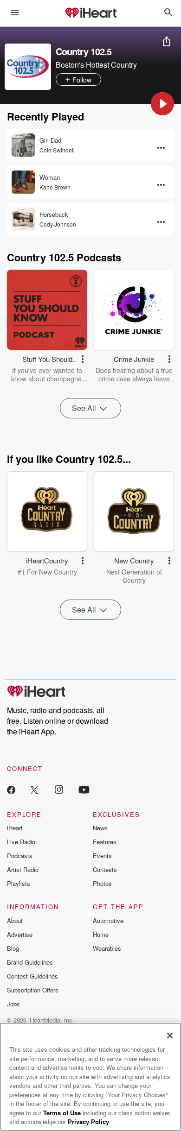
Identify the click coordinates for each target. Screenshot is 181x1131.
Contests (105, 869)
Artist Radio (23, 869)
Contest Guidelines (32, 976)
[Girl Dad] (23, 145)
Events (102, 855)
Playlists (18, 883)
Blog (13, 948)
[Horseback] (23, 219)
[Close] (170, 1035)
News (100, 827)
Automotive (108, 920)
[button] (162, 103)
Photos (102, 883)
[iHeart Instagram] (59, 789)
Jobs (13, 1003)
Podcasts (19, 855)
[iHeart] (90, 13)
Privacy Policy (88, 1121)
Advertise (19, 934)
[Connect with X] (34, 789)
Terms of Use (62, 1112)
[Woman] (23, 182)
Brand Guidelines (30, 962)
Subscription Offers (32, 990)
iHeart (15, 827)
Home (101, 934)
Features (104, 841)
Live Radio (21, 841)
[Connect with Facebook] (11, 789)
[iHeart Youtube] (84, 789)
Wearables (107, 948)
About (15, 920)
